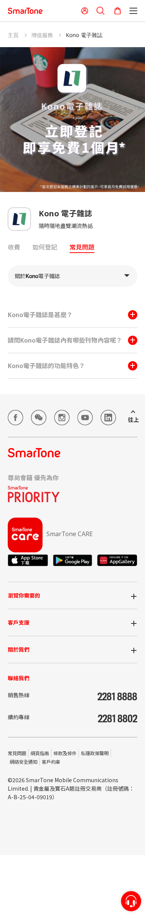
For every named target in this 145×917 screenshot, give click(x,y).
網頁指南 (40, 753)
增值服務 (42, 35)
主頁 (13, 35)
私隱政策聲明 (95, 753)
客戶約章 (51, 761)
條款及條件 (65, 753)
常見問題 (82, 247)
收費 (14, 247)
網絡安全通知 (24, 761)
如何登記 (44, 247)
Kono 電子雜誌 (84, 35)
